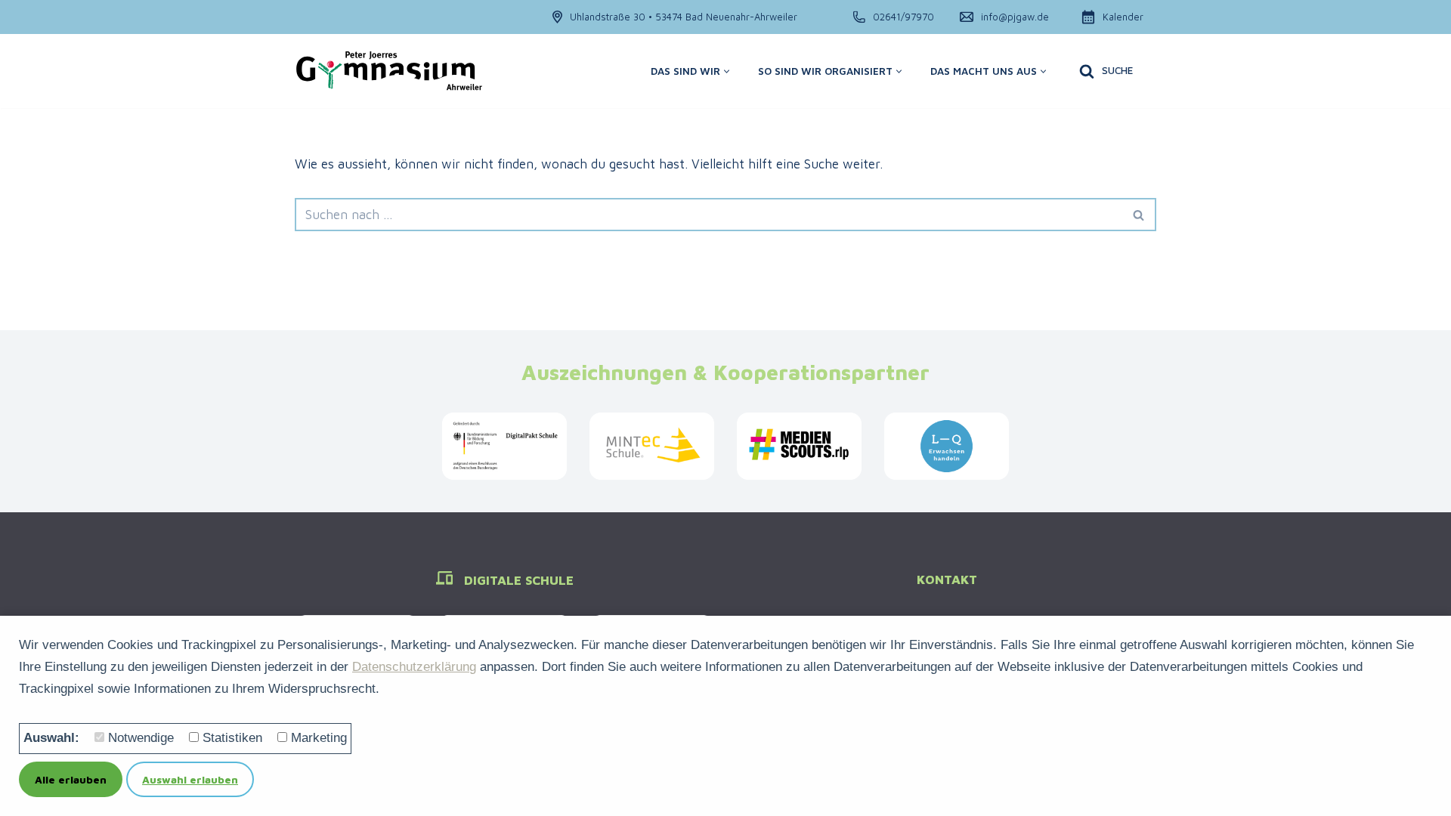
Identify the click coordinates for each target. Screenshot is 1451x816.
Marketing (319, 738)
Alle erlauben (71, 779)
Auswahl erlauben (190, 779)
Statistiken (232, 738)
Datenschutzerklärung (414, 667)
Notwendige (141, 738)
